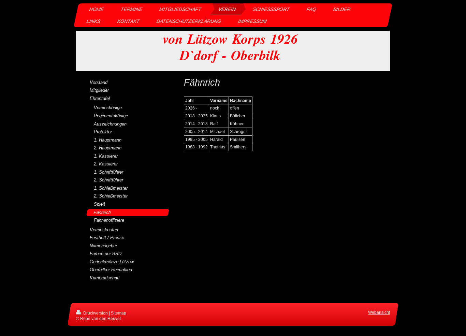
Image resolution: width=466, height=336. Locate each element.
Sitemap (118, 313)
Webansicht (379, 312)
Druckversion (95, 313)
